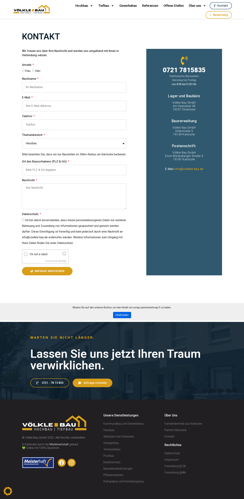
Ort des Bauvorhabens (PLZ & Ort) (44, 161)
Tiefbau (103, 5)
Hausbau (108, 430)
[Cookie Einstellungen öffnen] (8, 494)
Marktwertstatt (59, 444)
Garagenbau (111, 443)
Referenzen (150, 5)
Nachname (29, 78)
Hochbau (81, 5)
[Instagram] (72, 463)
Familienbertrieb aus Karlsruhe (183, 423)
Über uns (195, 5)
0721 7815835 (184, 70)
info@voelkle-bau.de (188, 169)
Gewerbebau (128, 5)
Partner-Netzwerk (175, 430)
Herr (38, 71)
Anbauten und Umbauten (118, 436)
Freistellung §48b (175, 472)
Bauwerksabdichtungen (118, 468)
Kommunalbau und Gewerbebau (123, 423)
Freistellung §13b (175, 466)
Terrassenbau (111, 449)
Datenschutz (30, 214)
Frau (27, 71)
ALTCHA (62, 261)
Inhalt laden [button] (122, 315)
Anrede (27, 65)
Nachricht (28, 180)
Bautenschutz (111, 462)
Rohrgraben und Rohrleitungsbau (123, 481)
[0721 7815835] (184, 60)
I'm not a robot (39, 254)
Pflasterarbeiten (113, 475)
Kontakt (169, 436)
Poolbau (108, 455)
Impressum (172, 459)
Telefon (27, 116)
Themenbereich (32, 135)
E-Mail (26, 97)
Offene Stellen (173, 5)
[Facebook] (62, 463)
